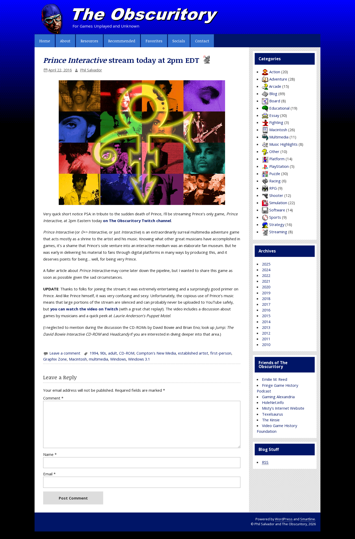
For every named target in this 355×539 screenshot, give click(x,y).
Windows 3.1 (139, 359)
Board (274, 100)
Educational (279, 108)
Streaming (278, 231)
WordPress (284, 519)
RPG (273, 188)
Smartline (307, 519)
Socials (178, 40)
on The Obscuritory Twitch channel (137, 220)
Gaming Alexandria (278, 396)
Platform (277, 158)
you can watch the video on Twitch (84, 308)
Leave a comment (64, 353)
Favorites (154, 40)
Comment (53, 398)
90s (103, 353)
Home (44, 40)
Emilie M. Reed (274, 379)
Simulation (278, 202)
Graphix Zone (55, 359)
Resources (89, 40)
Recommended (121, 40)
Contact (202, 40)
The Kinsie (271, 419)
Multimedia (278, 136)
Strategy (276, 224)
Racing (275, 180)
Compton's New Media (156, 353)
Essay (274, 115)
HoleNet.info (273, 402)
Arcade (275, 86)
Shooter (276, 195)
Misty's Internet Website (283, 408)
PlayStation (279, 166)
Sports (275, 217)
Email (49, 474)
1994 (94, 353)
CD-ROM (126, 353)
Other (274, 151)
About (65, 40)
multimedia (98, 359)
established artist (193, 353)
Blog (273, 93)
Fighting (276, 122)
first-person (220, 353)
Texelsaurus (272, 414)
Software (277, 209)
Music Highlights (283, 144)
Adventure (278, 79)
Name (50, 454)
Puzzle (274, 173)
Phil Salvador (91, 69)
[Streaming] (206, 60)
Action (274, 71)
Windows (118, 359)
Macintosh (78, 359)
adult (112, 353)
